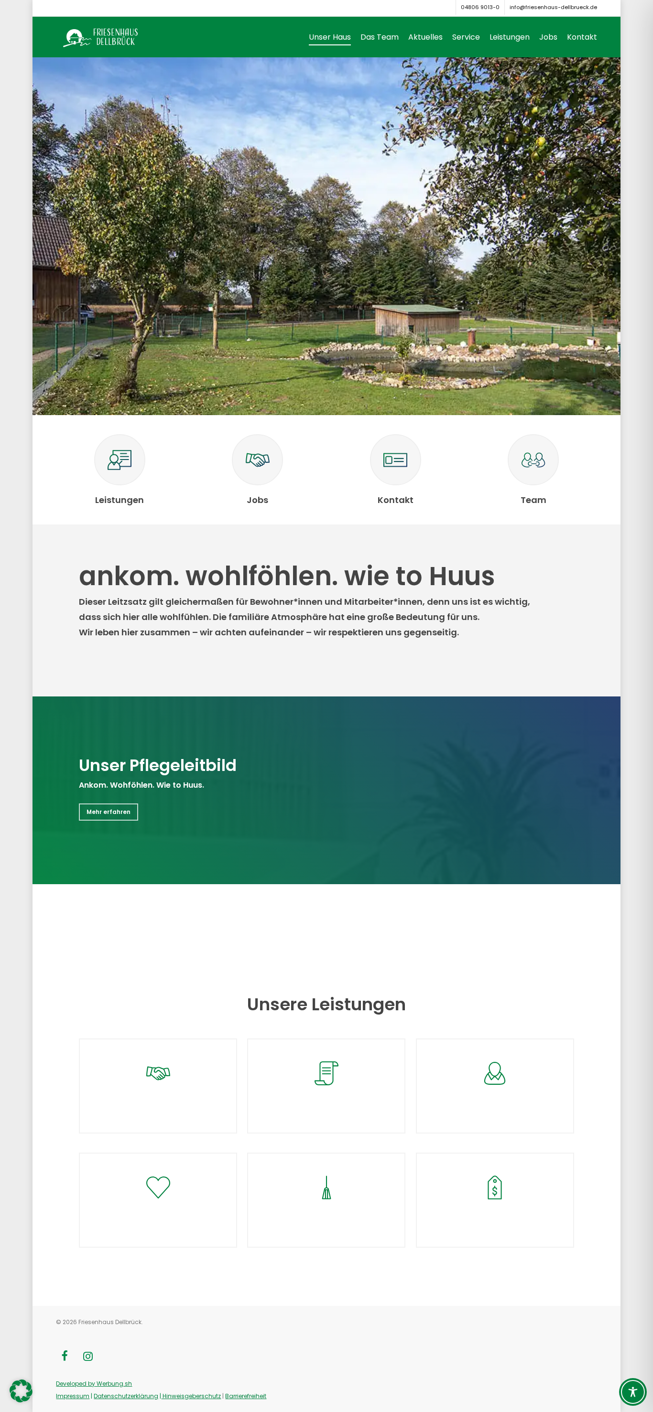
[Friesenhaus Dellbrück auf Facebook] (64, 1357)
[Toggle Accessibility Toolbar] (633, 1392)
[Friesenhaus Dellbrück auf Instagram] (88, 1357)
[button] (108, 812)
